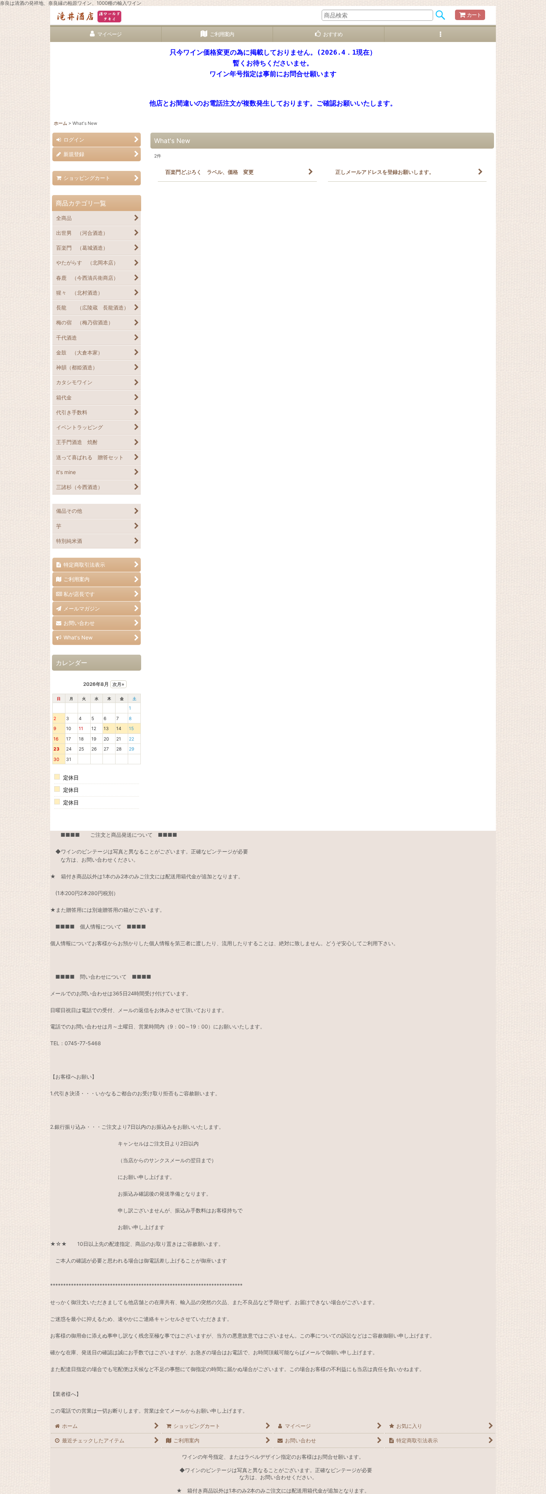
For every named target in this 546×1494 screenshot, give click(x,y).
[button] (440, 34)
